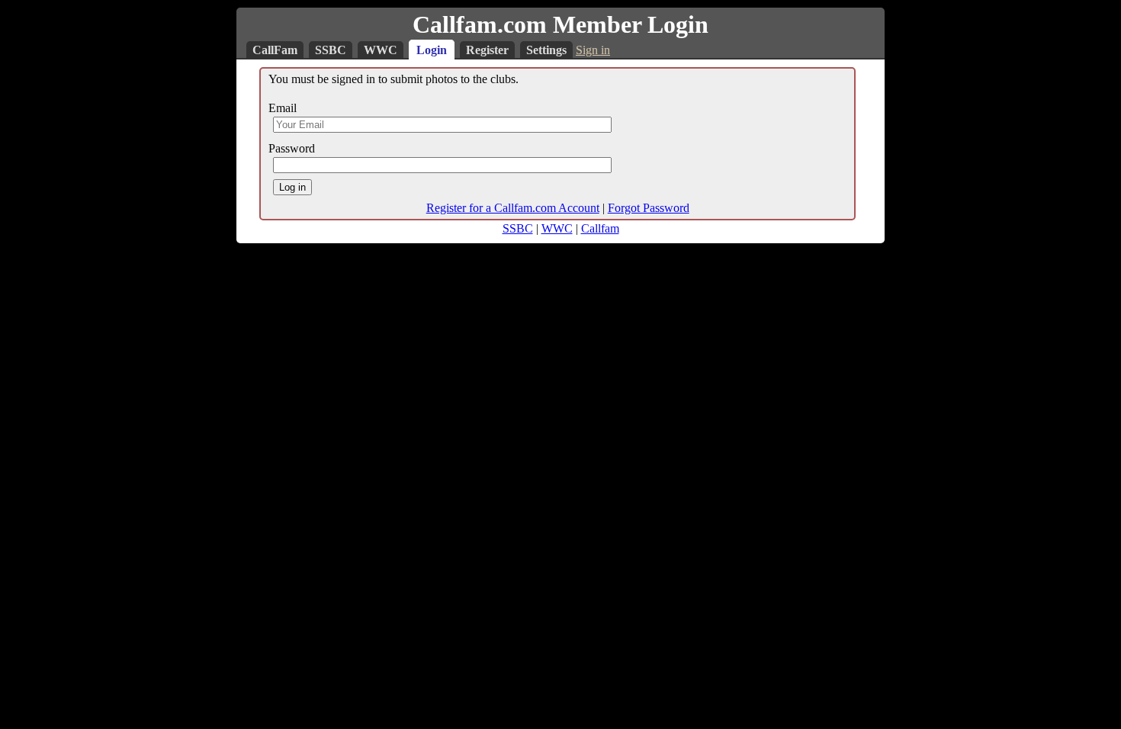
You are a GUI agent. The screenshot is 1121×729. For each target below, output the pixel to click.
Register (487, 49)
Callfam (600, 228)
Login (431, 49)
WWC (380, 49)
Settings (546, 49)
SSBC (330, 49)
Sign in (593, 49)
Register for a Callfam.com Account (512, 207)
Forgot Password (648, 207)
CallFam (274, 49)
